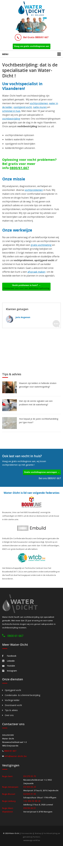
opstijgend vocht (22, 107)
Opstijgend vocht (13, 690)
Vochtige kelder (12, 700)
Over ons (9, 715)
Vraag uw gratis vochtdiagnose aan (31, 46)
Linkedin (11, 660)
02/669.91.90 (29, 793)
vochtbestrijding (11, 118)
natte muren (40, 107)
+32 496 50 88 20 (32, 801)
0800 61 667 (15, 636)
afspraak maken (36, 271)
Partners (36, 837)
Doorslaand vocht (13, 705)
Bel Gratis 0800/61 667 (35, 37)
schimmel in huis (11, 111)
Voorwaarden (27, 833)
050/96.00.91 (29, 808)
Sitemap (38, 833)
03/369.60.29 (29, 786)
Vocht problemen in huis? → (26, 286)
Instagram (12, 670)
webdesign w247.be (31, 840)
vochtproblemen (39, 103)
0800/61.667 (19, 168)
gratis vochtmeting (41, 245)
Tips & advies (11, 710)
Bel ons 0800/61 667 (50, 478)
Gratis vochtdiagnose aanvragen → (42, 472)
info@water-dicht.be (15, 756)
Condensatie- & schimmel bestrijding (22, 695)
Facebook (11, 655)
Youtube (11, 665)
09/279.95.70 (29, 776)
